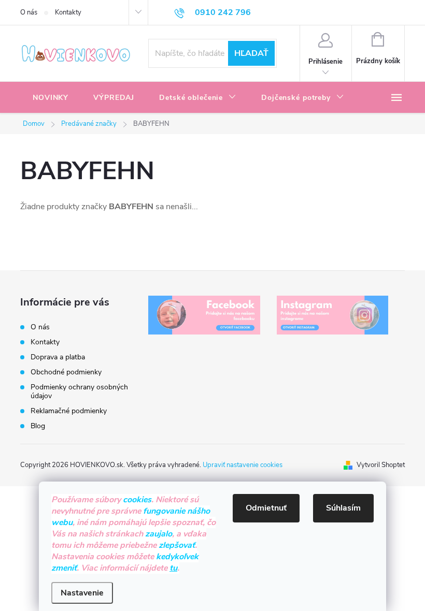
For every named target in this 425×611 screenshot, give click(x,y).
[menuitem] (50, 98)
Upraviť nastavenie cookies (242, 465)
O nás (28, 12)
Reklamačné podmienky (69, 411)
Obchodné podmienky (66, 372)
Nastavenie (82, 593)
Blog (38, 426)
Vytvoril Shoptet (381, 465)
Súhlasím (343, 508)
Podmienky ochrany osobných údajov (79, 391)
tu (173, 568)
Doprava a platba (58, 357)
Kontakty (68, 12)
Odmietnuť (266, 508)
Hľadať (251, 53)
